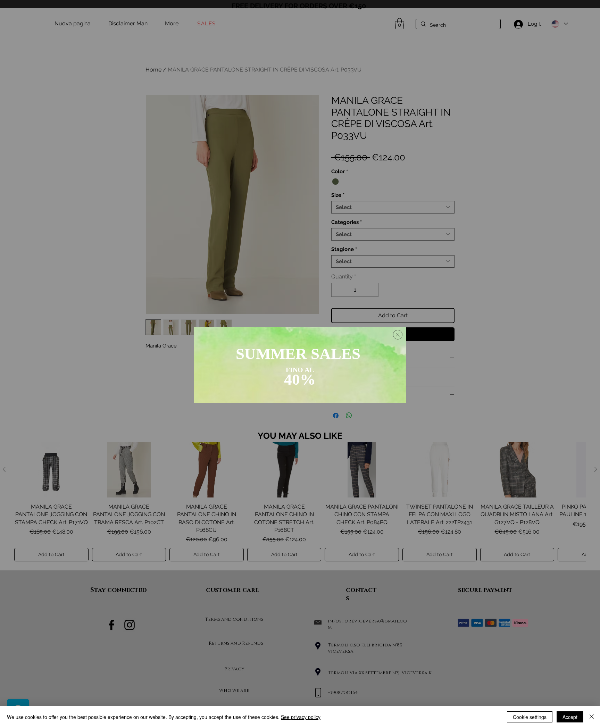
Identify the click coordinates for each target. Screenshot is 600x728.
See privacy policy (300, 716)
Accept (569, 716)
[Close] (592, 716)
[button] (397, 334)
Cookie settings (530, 716)
